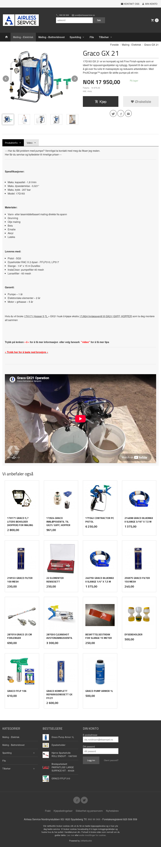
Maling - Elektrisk (23, 37)
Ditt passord (89, 746)
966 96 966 (64, 15)
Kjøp (103, 101)
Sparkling (75, 37)
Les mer (71, 835)
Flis (92, 37)
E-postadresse (90, 734)
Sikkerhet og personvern (89, 811)
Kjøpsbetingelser (63, 811)
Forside (114, 44)
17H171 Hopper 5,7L (36, 316)
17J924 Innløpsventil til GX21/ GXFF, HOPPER (105, 316)
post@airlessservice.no (84, 15)
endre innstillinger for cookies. (92, 835)
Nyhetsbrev (112, 811)
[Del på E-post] (128, 113)
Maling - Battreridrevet (51, 37)
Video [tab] (30, 143)
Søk (99, 20)
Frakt (47, 811)
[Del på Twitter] (113, 113)
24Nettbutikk (86, 840)
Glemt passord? (111, 760)
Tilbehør (104, 37)
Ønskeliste (142, 101)
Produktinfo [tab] (11, 143)
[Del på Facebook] (120, 113)
